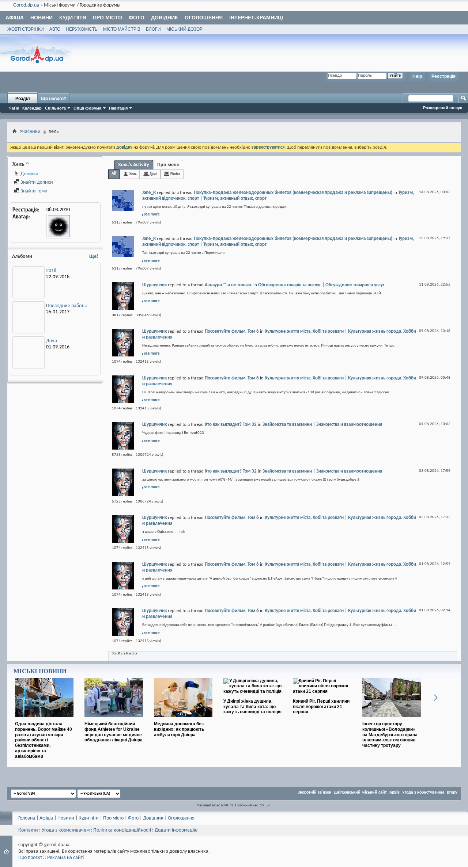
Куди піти (72, 17)
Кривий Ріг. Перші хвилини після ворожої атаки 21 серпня (321, 707)
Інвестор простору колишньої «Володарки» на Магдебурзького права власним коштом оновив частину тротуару (390, 734)
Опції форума (87, 108)
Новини (41, 17)
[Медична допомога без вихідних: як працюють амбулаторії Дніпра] (183, 719)
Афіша (14, 17)
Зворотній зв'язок (314, 792)
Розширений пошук (442, 108)
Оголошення (204, 17)
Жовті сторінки (25, 29)
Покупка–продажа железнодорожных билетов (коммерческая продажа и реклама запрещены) (293, 192)
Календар (32, 108)
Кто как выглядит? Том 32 (231, 424)
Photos (175, 174)
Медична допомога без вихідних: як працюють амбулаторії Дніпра (179, 729)
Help (417, 76)
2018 (51, 271)
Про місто (107, 17)
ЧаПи (14, 108)
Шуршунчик (154, 285)
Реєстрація (443, 76)
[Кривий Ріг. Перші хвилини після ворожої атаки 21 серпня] (322, 691)
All (114, 174)
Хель (132, 174)
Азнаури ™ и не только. (228, 285)
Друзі (153, 174)
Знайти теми (33, 191)
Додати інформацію (176, 830)
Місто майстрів (121, 29)
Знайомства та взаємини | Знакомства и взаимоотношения (322, 424)
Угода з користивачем (66, 830)
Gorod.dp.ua (26, 5)
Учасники (30, 131)
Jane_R (149, 192)
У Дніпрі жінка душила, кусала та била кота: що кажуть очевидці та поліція (252, 707)
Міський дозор (184, 29)
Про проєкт (30, 857)
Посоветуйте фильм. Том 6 (232, 331)
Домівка (28, 174)
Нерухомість (82, 29)
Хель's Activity (133, 165)
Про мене (168, 165)
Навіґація (118, 108)
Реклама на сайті (65, 857)
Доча (51, 341)
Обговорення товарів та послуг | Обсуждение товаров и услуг (321, 285)
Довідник (164, 17)
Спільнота (55, 108)
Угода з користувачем (423, 792)
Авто (54, 29)
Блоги (153, 29)
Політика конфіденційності (122, 830)
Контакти (28, 830)
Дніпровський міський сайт (360, 792)
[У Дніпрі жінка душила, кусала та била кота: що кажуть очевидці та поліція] (252, 691)
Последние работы (66, 306)
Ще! (93, 256)
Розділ (22, 98)
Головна (26, 818)
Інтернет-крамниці (256, 17)
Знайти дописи (36, 182)
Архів (394, 792)
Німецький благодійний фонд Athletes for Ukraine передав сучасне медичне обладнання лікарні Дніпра (113, 731)
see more (152, 215)
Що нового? (53, 98)
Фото (136, 17)
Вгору (452, 792)
